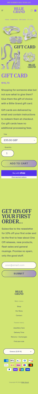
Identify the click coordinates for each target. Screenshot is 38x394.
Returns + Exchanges (19, 337)
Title (5, 134)
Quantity (8, 147)
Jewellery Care (19, 328)
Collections (14, 19)
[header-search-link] (31, 10)
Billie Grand (19, 10)
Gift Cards (22, 19)
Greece (16, 351)
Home (7, 19)
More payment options (19, 177)
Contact (19, 315)
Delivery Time (19, 332)
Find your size (19, 341)
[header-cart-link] (35, 10)
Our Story (19, 311)
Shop (19, 306)
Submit (19, 273)
